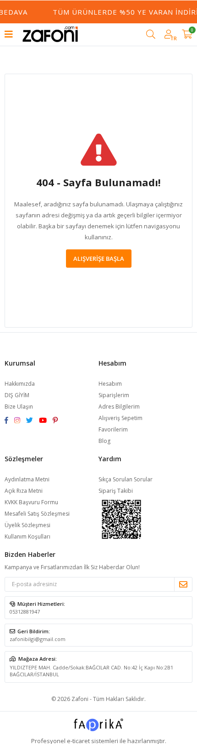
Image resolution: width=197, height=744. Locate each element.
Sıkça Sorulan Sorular (125, 479)
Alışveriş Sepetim (120, 418)
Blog (104, 441)
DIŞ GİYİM (17, 395)
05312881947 (25, 611)
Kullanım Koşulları (27, 536)
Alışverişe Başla (98, 258)
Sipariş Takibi (115, 491)
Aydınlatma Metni (27, 479)
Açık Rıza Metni (24, 491)
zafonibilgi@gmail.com (38, 639)
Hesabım (110, 384)
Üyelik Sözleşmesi (27, 525)
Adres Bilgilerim (119, 406)
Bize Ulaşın (19, 406)
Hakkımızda (20, 384)
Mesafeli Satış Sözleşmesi (37, 514)
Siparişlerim (113, 395)
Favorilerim (113, 429)
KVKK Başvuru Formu (31, 502)
